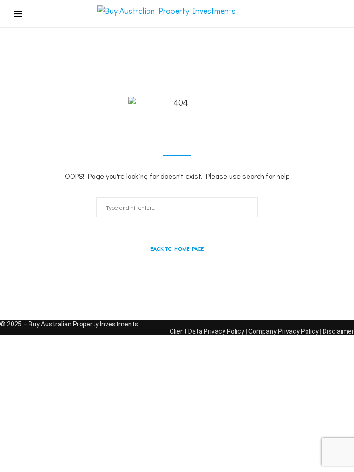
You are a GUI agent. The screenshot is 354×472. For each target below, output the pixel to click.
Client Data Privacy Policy (207, 331)
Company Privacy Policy (283, 331)
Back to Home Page (177, 248)
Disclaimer (338, 331)
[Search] (335, 13)
